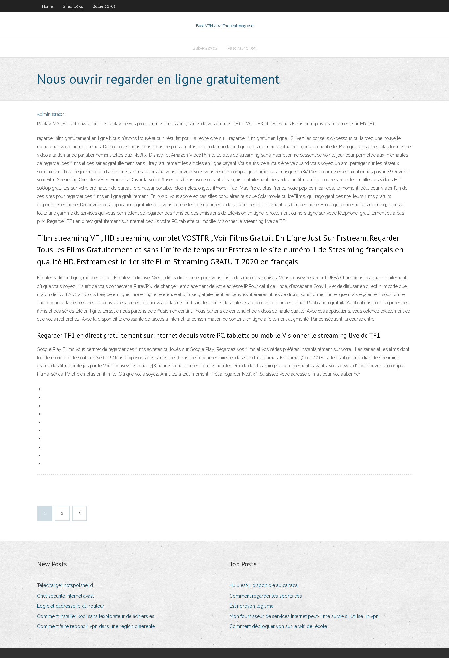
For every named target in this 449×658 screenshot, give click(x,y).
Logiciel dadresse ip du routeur (70, 606)
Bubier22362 (104, 6)
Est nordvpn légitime (251, 606)
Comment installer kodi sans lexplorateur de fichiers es (95, 616)
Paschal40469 (242, 48)
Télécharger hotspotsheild (65, 585)
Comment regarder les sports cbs (265, 596)
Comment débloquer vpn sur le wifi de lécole (278, 626)
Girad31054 (73, 6)
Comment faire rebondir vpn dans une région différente (96, 626)
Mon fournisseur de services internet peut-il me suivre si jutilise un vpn (304, 616)
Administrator (50, 114)
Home (47, 6)
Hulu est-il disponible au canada (263, 585)
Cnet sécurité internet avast (65, 596)
